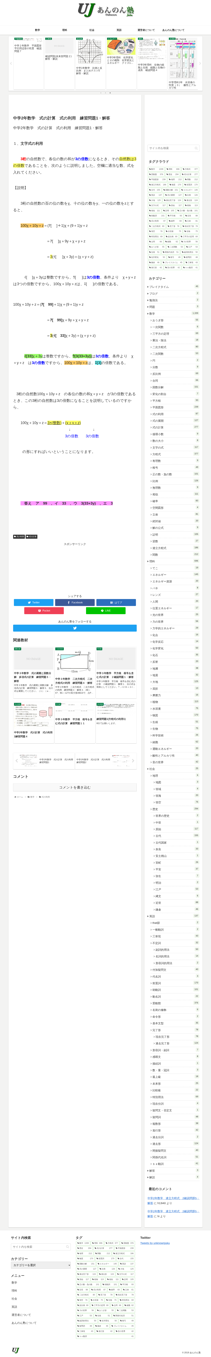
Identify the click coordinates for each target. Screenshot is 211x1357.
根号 (175, 467)
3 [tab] (110, 92)
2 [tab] (105, 92)
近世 (177, 902)
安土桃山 (177, 855)
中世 (177, 822)
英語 (173, 916)
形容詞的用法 (177, 963)
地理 (175, 775)
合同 (175, 380)
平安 (177, 869)
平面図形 (175, 407)
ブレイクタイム (173, 286)
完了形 (175, 1030)
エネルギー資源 (175, 581)
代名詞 (175, 976)
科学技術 (175, 735)
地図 (177, 782)
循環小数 (175, 434)
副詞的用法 (177, 949)
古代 (177, 835)
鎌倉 (177, 909)
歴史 (175, 809)
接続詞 (175, 1063)
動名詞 (175, 996)
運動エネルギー (175, 748)
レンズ (175, 594)
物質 (175, 715)
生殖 (175, 722)
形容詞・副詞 (175, 1050)
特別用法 (175, 1097)
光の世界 (175, 614)
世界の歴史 (177, 815)
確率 (175, 501)
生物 (175, 728)
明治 (177, 882)
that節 (175, 922)
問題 (173, 306)
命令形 (175, 1016)
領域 (177, 789)
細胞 (175, 742)
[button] (196, 148)
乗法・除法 (175, 340)
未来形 (175, 1083)
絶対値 (175, 521)
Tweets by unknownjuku (155, 1243)
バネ (175, 588)
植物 (175, 701)
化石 (175, 655)
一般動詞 (175, 929)
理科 (173, 561)
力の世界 (175, 621)
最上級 (175, 1076)
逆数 (175, 541)
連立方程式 (175, 548)
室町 (177, 862)
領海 (177, 795)
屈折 (175, 688)
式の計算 (32, 536)
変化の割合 (175, 394)
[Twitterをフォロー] (75, 628)
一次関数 (175, 327)
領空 (177, 802)
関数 (175, 554)
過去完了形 (177, 1043)
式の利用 (20, 536)
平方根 (175, 400)
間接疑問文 (175, 1150)
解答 (173, 1170)
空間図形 (175, 507)
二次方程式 (175, 347)
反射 (175, 661)
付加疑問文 (175, 969)
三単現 (175, 936)
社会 (173, 768)
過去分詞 (175, 1137)
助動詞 (175, 989)
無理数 (175, 487)
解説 (173, 1177)
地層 (175, 668)
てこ (175, 568)
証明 (175, 534)
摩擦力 (175, 695)
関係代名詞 (175, 1157)
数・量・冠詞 (175, 1070)
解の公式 (175, 527)
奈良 (177, 849)
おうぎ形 (175, 320)
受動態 (175, 1003)
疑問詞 (175, 1117)
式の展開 (175, 420)
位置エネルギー (175, 608)
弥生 (177, 876)
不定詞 (175, 943)
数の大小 (175, 440)
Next (200, 63)
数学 (173, 313)
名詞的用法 (177, 956)
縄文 (177, 896)
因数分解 (175, 387)
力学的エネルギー (175, 628)
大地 (175, 681)
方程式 (175, 454)
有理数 (175, 460)
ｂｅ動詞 (175, 1164)
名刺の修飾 (175, 1010)
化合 (175, 635)
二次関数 (175, 353)
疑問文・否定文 (175, 1110)
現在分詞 (175, 1103)
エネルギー (175, 574)
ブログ (173, 293)
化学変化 (175, 648)
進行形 (175, 1130)
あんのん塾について (24, 1322)
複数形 (175, 1123)
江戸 (177, 889)
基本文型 (175, 1023)
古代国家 (177, 842)
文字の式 (175, 447)
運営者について (21, 1314)
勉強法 (173, 300)
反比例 (175, 373)
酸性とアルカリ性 (175, 755)
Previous (10, 63)
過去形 (175, 1143)
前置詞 (175, 983)
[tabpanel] (29, 63)
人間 (175, 601)
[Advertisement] (75, 105)
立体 (175, 514)
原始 (177, 829)
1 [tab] (100, 92)
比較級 (175, 1090)
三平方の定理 (175, 333)
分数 (175, 367)
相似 (175, 494)
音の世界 (175, 762)
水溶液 (175, 708)
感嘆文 (175, 1056)
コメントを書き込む (75, 787)
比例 (175, 481)
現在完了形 (177, 1036)
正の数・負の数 (175, 474)
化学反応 (175, 641)
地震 (175, 675)
